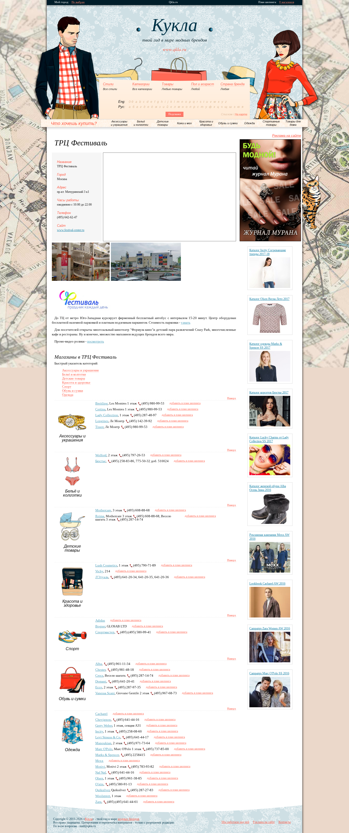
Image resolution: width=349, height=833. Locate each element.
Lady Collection (106, 415)
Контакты (284, 822)
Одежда (67, 395)
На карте (241, 114)
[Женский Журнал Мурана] (270, 240)
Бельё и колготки (74, 374)
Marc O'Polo (103, 749)
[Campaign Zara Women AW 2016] (269, 661)
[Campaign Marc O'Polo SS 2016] (269, 706)
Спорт (66, 386)
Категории (140, 84)
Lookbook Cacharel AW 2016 (267, 583)
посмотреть (95, 341)
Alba (98, 664)
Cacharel (101, 714)
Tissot (99, 427)
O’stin (99, 784)
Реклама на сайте (286, 135)
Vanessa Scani (105, 693)
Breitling (101, 403)
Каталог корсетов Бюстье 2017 (268, 392)
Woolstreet (102, 796)
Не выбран (78, 2)
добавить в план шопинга (185, 403)
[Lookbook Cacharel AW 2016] (269, 616)
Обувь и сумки (72, 391)
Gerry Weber (103, 725)
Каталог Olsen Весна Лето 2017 (269, 299)
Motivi (100, 766)
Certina (100, 409)
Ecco (98, 687)
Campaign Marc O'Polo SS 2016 (269, 673)
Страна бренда (232, 84)
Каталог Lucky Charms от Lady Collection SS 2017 (269, 439)
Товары (167, 84)
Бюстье (100, 461)
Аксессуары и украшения (80, 370)
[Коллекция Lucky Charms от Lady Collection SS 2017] (269, 474)
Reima (99, 516)
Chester (100, 670)
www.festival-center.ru (70, 230)
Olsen (99, 778)
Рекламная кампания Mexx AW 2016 (269, 536)
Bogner (100, 626)
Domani (100, 681)
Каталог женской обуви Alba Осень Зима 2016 (267, 488)
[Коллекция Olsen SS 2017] (269, 332)
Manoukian (103, 743)
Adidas (100, 620)
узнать (185, 322)
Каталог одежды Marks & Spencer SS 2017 (265, 345)
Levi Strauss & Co (107, 737)
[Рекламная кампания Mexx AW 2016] (269, 571)
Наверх (231, 398)
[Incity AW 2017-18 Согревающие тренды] (269, 287)
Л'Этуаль (101, 577)
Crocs (99, 675)
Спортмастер (104, 632)
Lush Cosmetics (106, 565)
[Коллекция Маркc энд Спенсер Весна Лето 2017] (269, 380)
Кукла (88, 819)
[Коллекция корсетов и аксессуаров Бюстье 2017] (269, 425)
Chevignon (103, 720)
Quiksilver (102, 790)
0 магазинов (286, 2)
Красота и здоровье (76, 382)
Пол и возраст (202, 84)
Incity (99, 731)
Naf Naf (100, 772)
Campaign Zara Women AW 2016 (269, 628)
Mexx (99, 761)
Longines (101, 421)
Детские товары (73, 378)
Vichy (99, 571)
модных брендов (128, 819)
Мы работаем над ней (235, 822)
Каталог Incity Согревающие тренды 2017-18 (267, 252)
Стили (108, 84)
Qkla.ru (173, 2)
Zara (98, 802)
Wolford (101, 455)
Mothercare (103, 510)
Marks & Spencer (107, 755)
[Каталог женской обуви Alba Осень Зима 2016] (269, 523)
